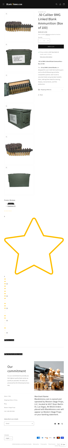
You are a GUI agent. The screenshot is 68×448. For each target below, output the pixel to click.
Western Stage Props (9, 407)
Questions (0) (11, 206)
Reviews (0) (10, 204)
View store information (46, 57)
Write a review (10, 340)
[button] (3, 4)
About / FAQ (7, 396)
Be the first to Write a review (14, 354)
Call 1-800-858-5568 (9, 411)
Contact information (59, 445)
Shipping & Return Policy (10, 400)
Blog (5, 404)
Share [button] (41, 95)
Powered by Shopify (27, 444)
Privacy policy (44, 444)
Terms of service (51, 444)
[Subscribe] (32, 424)
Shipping (48, 34)
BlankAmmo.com (19, 444)
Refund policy (36, 444)
